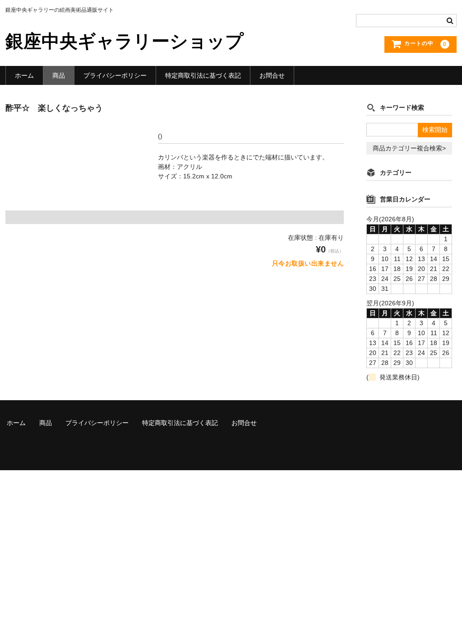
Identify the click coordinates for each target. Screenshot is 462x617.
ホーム (24, 75)
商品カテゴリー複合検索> (409, 148)
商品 (58, 75)
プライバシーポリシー (115, 75)
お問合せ (272, 75)
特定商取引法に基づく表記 (203, 75)
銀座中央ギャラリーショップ (124, 41)
